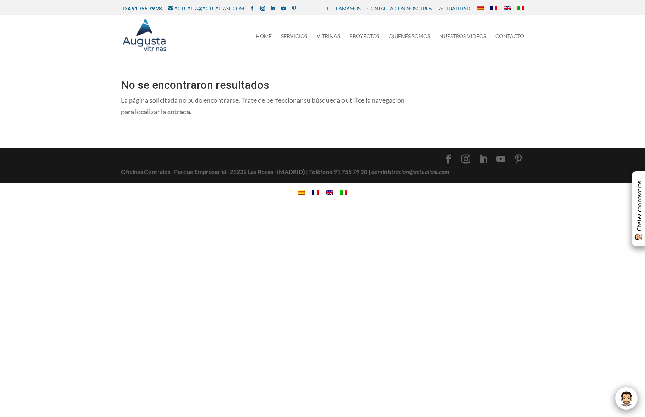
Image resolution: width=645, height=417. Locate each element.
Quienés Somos (409, 36)
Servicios (294, 36)
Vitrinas (328, 36)
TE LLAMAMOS (343, 9)
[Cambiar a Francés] (493, 8)
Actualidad (454, 9)
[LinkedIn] (273, 8)
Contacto (509, 36)
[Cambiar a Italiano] (520, 8)
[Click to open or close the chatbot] (626, 398)
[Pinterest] (294, 8)
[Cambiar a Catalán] (480, 8)
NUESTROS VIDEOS (462, 36)
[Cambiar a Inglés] (507, 8)
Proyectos (364, 36)
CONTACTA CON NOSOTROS (399, 9)
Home (264, 36)
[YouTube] (283, 8)
